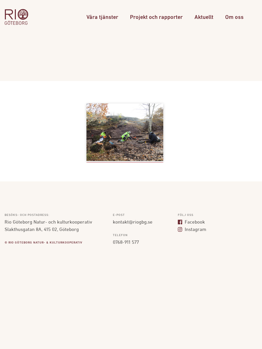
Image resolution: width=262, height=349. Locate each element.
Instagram (194, 229)
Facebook (194, 222)
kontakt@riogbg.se (132, 222)
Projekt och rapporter (156, 17)
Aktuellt (203, 17)
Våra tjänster (102, 17)
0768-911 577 (126, 242)
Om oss (234, 17)
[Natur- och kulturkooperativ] (16, 24)
